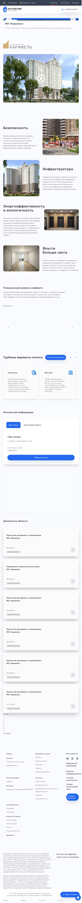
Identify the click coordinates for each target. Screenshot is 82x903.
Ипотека (38, 757)
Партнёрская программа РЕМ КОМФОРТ (19, 789)
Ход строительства (12, 831)
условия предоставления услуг (34, 872)
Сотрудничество (12, 805)
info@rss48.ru (12, 450)
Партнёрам (10, 808)
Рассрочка (39, 765)
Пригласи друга (11, 824)
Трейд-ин (39, 768)
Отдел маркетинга (42, 799)
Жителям (75, 3)
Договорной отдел (42, 785)
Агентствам (64, 3)
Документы (10, 835)
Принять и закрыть (71, 894)
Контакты (39, 778)
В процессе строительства (15, 762)
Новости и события (13, 816)
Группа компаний (12, 778)
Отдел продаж (40, 781)
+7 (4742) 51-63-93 (14, 448)
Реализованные (11, 765)
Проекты (9, 758)
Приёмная (39, 795)
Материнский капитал (43, 772)
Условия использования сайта (72, 786)
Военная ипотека (41, 761)
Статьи (8, 827)
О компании (12, 3)
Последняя (7, 733)
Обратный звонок (41, 457)
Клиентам (53, 3)
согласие (30, 895)
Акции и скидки (11, 820)
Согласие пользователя (71, 779)
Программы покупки (43, 754)
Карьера (9, 781)
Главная (9, 754)
